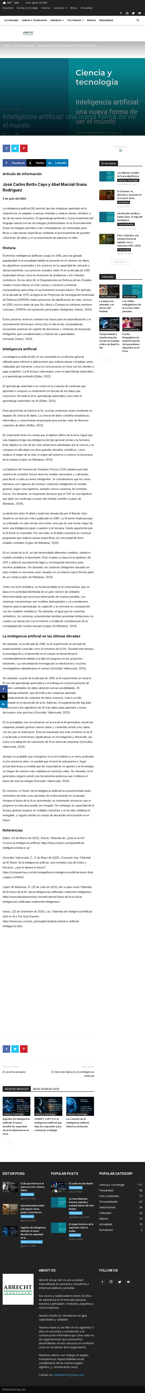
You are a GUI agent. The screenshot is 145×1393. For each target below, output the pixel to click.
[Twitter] (133, 13)
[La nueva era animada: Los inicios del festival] (109, 291)
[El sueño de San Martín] (58, 1187)
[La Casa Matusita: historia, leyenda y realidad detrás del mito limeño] (58, 1202)
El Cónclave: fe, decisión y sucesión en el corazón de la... (129, 195)
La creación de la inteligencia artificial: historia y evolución (77, 1123)
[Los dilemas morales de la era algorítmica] (106, 176)
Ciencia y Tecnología (27, 7)
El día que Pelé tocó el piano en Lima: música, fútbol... (33, 1187)
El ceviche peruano (14, 1072)
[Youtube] (139, 13)
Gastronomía (129, 296)
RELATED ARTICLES (17, 1089)
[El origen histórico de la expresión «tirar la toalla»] (58, 1228)
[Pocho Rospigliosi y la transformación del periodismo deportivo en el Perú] (132, 324)
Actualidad (8, 7)
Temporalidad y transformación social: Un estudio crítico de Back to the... (109, 341)
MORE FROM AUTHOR (46, 1089)
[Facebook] (121, 13)
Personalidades (126, 224)
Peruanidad (87, 7)
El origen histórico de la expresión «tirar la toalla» (81, 1227)
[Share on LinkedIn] (4, 704)
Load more (120, 262)
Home (6, 45)
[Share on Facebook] (4, 689)
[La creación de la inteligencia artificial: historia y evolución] (80, 1106)
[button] (137, 20)
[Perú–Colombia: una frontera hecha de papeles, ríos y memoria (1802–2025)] (106, 239)
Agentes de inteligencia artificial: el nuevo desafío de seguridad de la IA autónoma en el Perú (16, 1126)
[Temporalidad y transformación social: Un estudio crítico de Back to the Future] (109, 324)
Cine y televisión (108, 296)
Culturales (59, 7)
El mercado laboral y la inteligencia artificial (73, 1074)
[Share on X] (4, 696)
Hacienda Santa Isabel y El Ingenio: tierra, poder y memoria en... (32, 1209)
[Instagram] (127, 13)
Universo (45, 7)
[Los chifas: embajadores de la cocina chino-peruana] (132, 291)
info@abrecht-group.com (68, 1375)
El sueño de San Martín (81, 1183)
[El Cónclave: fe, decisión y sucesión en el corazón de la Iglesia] (106, 195)
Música (73, 7)
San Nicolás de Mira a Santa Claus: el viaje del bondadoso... (129, 217)
